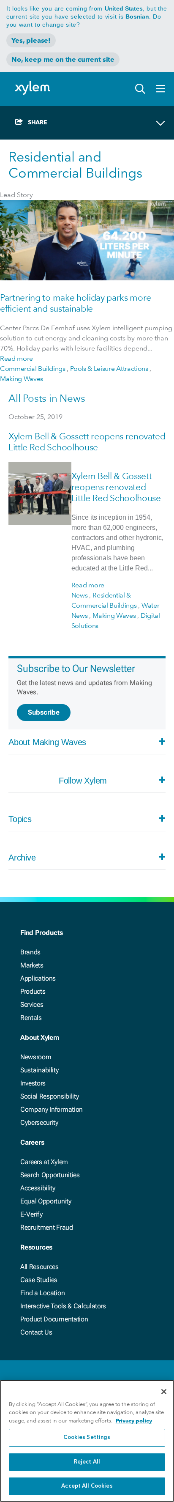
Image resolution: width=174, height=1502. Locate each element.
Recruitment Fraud (46, 1227)
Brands (30, 952)
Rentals (31, 1018)
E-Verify (31, 1214)
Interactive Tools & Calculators (63, 1306)
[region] (87, 1441)
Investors (33, 1083)
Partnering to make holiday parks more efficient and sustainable (75, 303)
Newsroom (35, 1057)
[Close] (164, 1391)
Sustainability (39, 1070)
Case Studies (38, 1280)
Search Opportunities (50, 1175)
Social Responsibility (49, 1096)
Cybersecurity (39, 1122)
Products (32, 991)
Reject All (87, 1462)
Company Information (51, 1109)
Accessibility (37, 1188)
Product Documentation (54, 1319)
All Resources (39, 1267)
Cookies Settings (86, 1437)
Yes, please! (31, 40)
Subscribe (44, 712)
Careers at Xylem (44, 1162)
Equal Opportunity (45, 1201)
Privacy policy (134, 1420)
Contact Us (36, 1332)
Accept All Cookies (86, 1486)
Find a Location (42, 1293)
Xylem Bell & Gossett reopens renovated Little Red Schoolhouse (87, 441)
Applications (38, 978)
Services (31, 1004)
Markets (32, 965)
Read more (16, 358)
